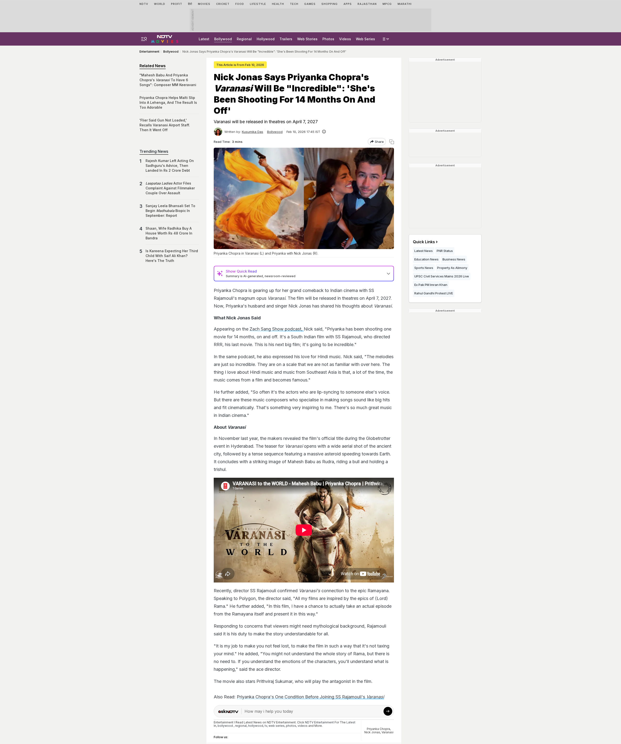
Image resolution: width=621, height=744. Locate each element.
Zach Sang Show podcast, (277, 329)
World (159, 4)
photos (291, 726)
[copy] (391, 141)
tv (266, 726)
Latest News (423, 251)
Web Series (365, 39)
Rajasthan (367, 4)
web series (277, 726)
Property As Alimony (452, 268)
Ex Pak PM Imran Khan (430, 285)
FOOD (239, 4)
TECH (294, 4)
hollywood (255, 726)
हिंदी (190, 4)
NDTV (143, 4)
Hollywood (266, 39)
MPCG (387, 4)
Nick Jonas (372, 732)
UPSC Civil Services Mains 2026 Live (441, 276)
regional (241, 726)
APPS (347, 4)
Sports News (423, 268)
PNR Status (445, 251)
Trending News (153, 151)
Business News (453, 259)
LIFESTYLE (258, 4)
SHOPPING (329, 4)
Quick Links (424, 241)
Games (310, 4)
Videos (345, 39)
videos (303, 726)
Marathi (405, 4)
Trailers (285, 39)
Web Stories (307, 39)
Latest (204, 39)
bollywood (225, 726)
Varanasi (387, 732)
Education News (426, 259)
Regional (244, 39)
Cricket (222, 4)
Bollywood (223, 39)
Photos (328, 39)
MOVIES (204, 4)
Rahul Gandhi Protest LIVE (433, 293)
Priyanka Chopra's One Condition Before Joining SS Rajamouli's (310, 696)
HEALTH (278, 4)
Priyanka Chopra (378, 729)
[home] (164, 38)
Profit (176, 4)
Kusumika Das (252, 132)
